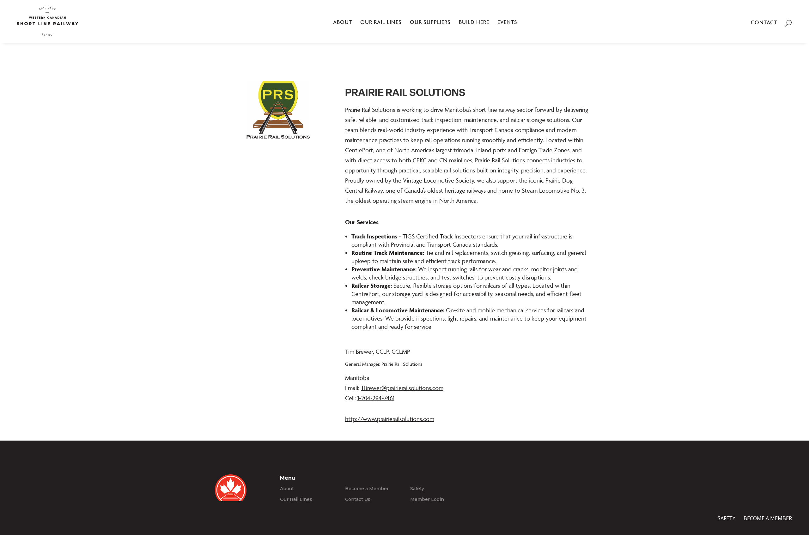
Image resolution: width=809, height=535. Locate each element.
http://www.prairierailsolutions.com (389, 419)
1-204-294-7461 (375, 398)
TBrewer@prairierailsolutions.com (402, 388)
